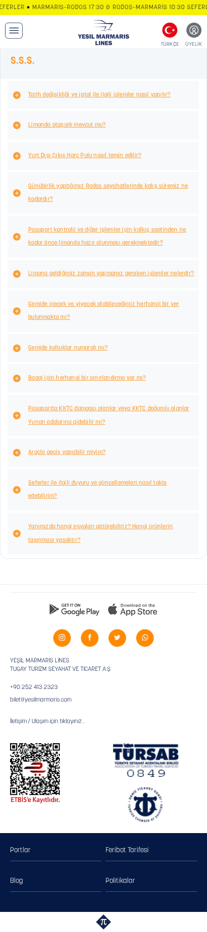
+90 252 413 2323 (34, 687)
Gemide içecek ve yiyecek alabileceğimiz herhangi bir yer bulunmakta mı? (103, 311)
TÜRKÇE (170, 44)
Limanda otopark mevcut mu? (67, 125)
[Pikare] (103, 921)
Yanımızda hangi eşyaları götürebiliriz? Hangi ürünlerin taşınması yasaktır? (100, 533)
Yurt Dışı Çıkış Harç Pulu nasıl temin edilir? (84, 156)
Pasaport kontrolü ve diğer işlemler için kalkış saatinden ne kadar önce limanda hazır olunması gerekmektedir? (107, 237)
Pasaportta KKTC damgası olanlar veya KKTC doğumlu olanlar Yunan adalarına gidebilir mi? (108, 415)
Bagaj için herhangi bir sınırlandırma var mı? (87, 378)
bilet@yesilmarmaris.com (40, 700)
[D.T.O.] (145, 805)
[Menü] (14, 31)
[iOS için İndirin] (132, 609)
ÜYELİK (193, 44)
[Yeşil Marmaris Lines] (104, 32)
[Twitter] (117, 638)
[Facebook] (89, 638)
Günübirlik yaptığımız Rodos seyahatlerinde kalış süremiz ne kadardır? (108, 193)
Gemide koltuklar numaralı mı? (68, 348)
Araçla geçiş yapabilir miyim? (67, 452)
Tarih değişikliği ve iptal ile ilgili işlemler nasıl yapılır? (99, 95)
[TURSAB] (145, 760)
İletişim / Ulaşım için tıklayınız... (47, 722)
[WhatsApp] (145, 638)
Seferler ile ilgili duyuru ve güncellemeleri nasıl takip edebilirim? (97, 490)
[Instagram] (62, 638)
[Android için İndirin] (74, 609)
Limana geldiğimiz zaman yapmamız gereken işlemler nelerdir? (111, 274)
